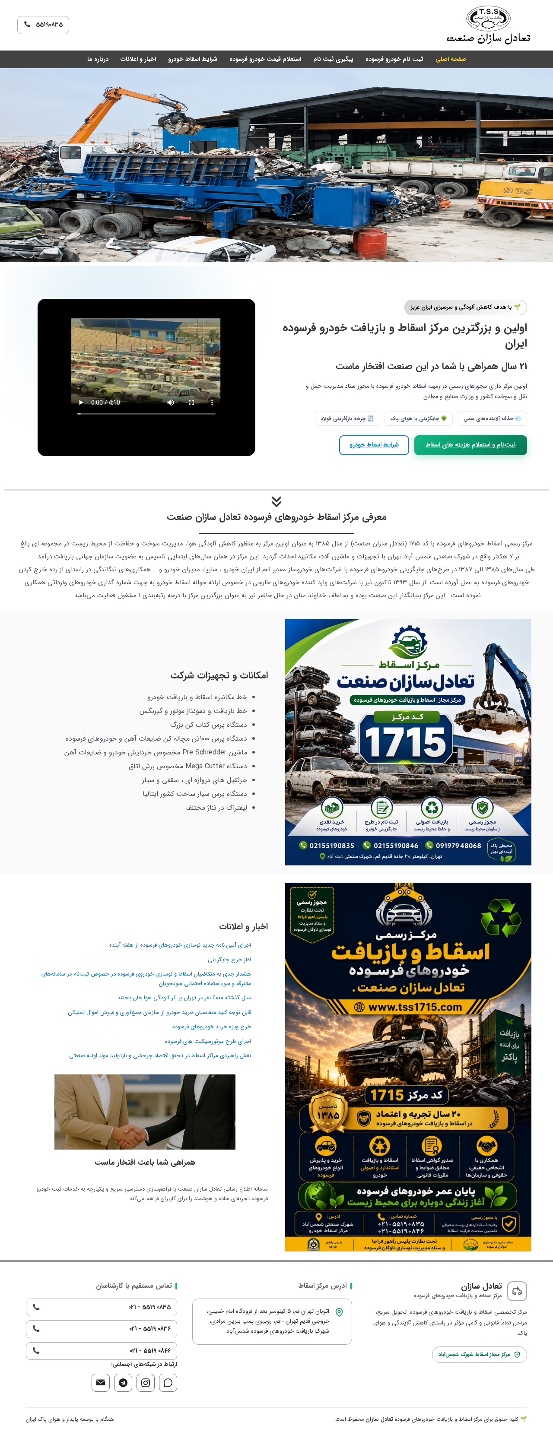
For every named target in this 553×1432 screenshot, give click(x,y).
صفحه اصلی (450, 59)
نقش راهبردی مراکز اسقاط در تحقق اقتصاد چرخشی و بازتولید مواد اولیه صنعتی (160, 1055)
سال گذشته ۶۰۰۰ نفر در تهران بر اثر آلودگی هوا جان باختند (184, 997)
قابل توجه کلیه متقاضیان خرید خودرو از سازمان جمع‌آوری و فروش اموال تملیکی (159, 1012)
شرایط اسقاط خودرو (192, 59)
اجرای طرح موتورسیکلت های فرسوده (208, 1041)
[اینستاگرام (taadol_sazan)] (146, 1383)
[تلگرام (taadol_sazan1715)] (123, 1383)
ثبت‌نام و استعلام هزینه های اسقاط (471, 445)
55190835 (47, 24)
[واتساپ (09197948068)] (168, 1383)
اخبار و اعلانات (138, 59)
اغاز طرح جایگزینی (229, 959)
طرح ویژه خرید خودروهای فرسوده (211, 1026)
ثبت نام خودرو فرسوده (394, 59)
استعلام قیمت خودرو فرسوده (265, 59)
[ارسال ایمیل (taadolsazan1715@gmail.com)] (101, 1383)
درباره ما (97, 59)
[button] (13, 165)
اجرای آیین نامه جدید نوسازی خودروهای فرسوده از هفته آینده (180, 945)
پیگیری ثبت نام (333, 59)
